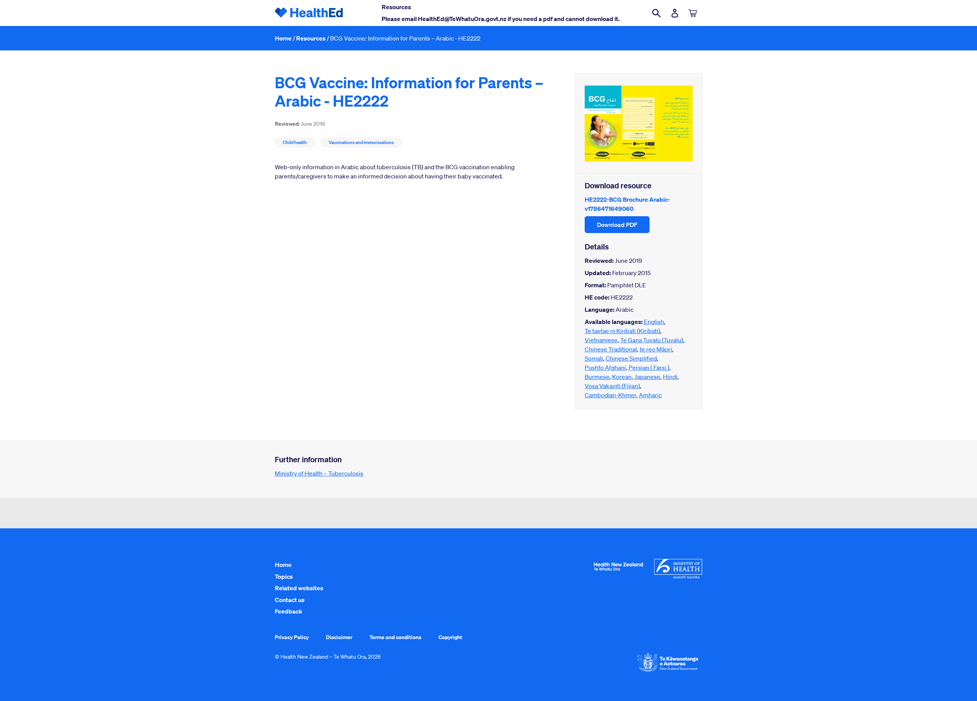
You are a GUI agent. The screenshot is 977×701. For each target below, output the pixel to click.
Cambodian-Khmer (610, 395)
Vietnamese (601, 340)
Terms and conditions (395, 637)
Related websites (299, 588)
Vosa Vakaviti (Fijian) (612, 386)
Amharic (650, 395)
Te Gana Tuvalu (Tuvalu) (651, 340)
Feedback (288, 611)
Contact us (290, 600)
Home (283, 38)
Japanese (647, 376)
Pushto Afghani (605, 367)
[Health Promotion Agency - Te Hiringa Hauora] (618, 572)
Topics (284, 576)
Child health (295, 142)
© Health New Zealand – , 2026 (327, 656)
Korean (622, 376)
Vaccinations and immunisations (361, 142)
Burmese (597, 376)
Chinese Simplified (631, 358)
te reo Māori (656, 349)
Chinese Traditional (611, 349)
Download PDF (617, 224)
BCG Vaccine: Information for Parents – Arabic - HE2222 (405, 38)
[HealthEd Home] (309, 13)
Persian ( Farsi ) (649, 367)
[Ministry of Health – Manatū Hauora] (678, 576)
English (654, 321)
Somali (594, 358)
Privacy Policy (292, 637)
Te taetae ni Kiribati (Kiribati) (622, 331)
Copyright (450, 637)
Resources (311, 38)
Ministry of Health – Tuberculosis (319, 473)
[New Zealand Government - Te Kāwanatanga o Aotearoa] (668, 671)
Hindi (670, 376)
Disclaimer (339, 637)
